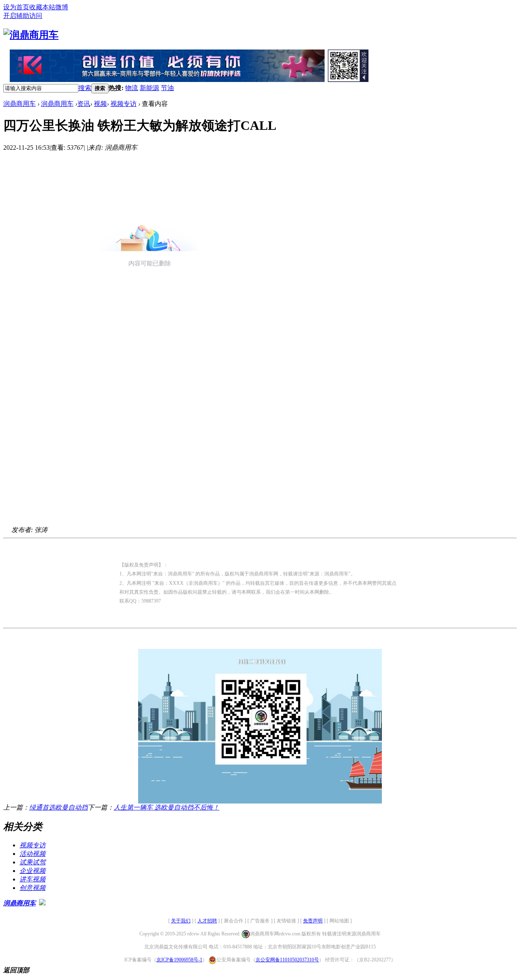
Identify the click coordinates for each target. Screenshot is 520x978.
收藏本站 (42, 7)
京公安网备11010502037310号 (287, 960)
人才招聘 (207, 921)
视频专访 (123, 103)
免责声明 (313, 921)
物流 (131, 87)
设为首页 (16, 7)
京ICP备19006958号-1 (179, 960)
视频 (100, 103)
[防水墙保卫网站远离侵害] (42, 903)
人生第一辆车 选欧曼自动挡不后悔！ (166, 807)
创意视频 (33, 887)
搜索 (84, 87)
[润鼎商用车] (30, 35)
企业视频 (33, 870)
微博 (61, 7)
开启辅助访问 (22, 15)
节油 (167, 87)
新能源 (149, 87)
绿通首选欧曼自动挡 (58, 807)
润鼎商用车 (19, 103)
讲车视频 (33, 879)
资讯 (83, 103)
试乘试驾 (33, 862)
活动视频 (33, 853)
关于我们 (181, 921)
